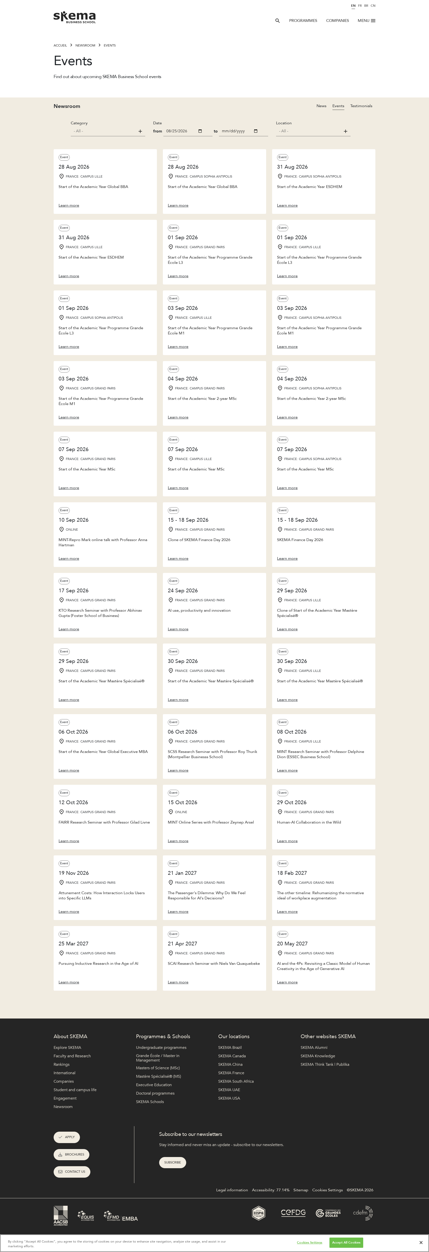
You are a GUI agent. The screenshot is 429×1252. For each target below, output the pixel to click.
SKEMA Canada (232, 1056)
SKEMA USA (229, 1098)
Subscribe (172, 1162)
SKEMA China (230, 1064)
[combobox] (108, 131)
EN (353, 5)
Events (338, 106)
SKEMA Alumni (314, 1047)
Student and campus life (75, 1090)
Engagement (65, 1098)
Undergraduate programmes (161, 1047)
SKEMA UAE (229, 1090)
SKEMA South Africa (236, 1081)
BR (366, 5)
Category (79, 123)
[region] (214, 1243)
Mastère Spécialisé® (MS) (158, 1076)
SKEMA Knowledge (318, 1056)
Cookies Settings (309, 1242)
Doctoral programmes (155, 1093)
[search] (277, 20)
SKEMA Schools (150, 1102)
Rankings (62, 1064)
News (321, 106)
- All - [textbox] (78, 131)
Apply (70, 1137)
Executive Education (154, 1085)
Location (284, 123)
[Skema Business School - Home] (75, 18)
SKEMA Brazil (230, 1047)
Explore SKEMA (67, 1047)
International (64, 1073)
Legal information (232, 1190)
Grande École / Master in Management (157, 1058)
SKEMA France (231, 1073)
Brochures (74, 1154)
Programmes (303, 20)
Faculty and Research (72, 1056)
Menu (363, 20)
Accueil (60, 45)
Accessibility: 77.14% (270, 1190)
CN (373, 5)
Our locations (234, 1036)
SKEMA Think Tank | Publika (325, 1064)
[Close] (421, 1242)
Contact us (75, 1171)
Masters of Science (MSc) (158, 1068)
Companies (337, 20)
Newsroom (85, 45)
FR (360, 5)
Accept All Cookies (346, 1242)
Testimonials (361, 106)
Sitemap (300, 1190)
